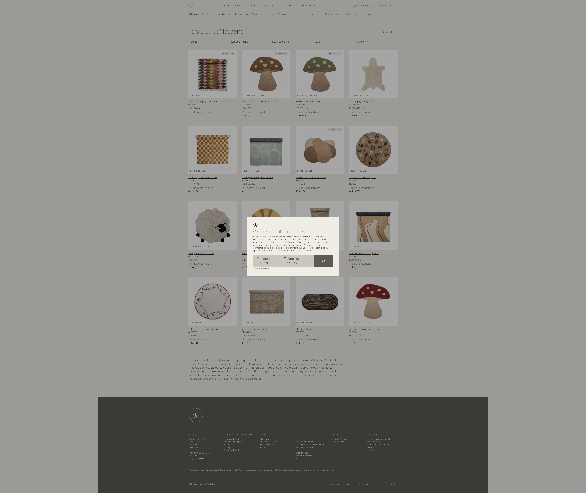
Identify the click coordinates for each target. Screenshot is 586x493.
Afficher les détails (261, 268)
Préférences (293, 259)
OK (323, 261)
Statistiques (265, 262)
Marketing (292, 262)
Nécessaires (265, 259)
